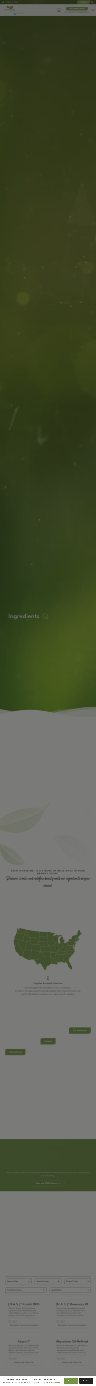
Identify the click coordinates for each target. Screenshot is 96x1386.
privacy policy (54, 1382)
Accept (71, 1381)
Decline (86, 1381)
